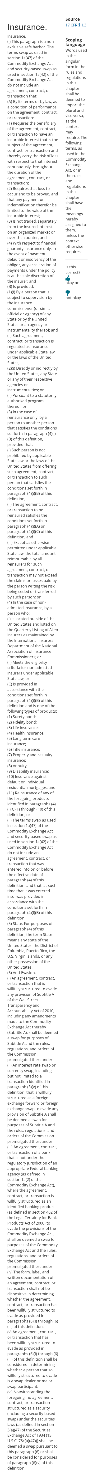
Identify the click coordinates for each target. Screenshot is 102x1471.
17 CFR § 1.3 (75, 25)
